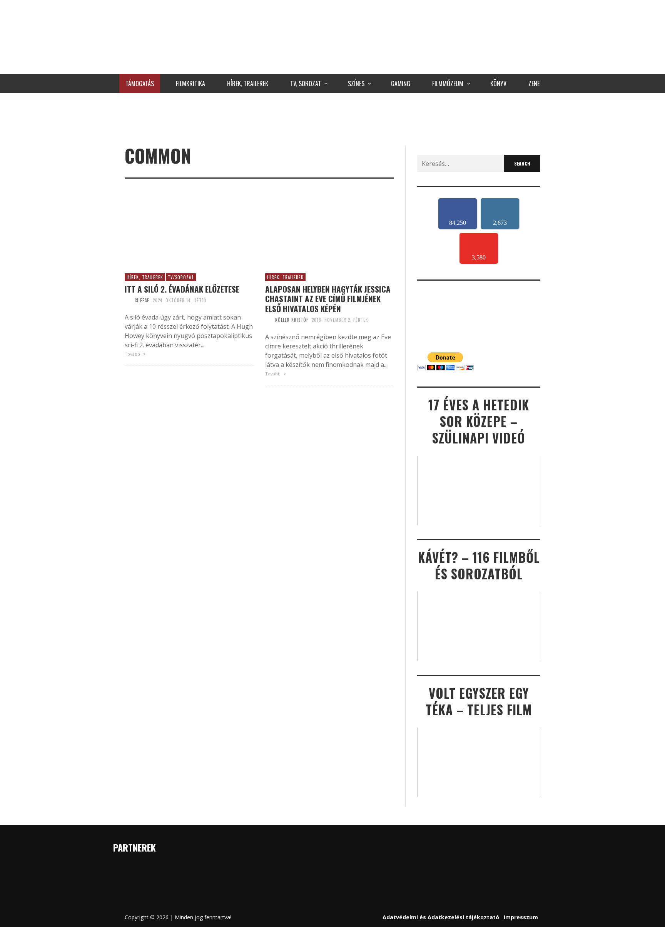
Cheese (142, 300)
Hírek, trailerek (145, 277)
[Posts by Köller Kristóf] (268, 320)
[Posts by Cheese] (128, 300)
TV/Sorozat (181, 277)
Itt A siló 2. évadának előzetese (182, 289)
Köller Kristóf (291, 320)
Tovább (133, 354)
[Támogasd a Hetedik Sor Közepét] (332, 117)
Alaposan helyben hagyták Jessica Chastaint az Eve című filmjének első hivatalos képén (328, 298)
